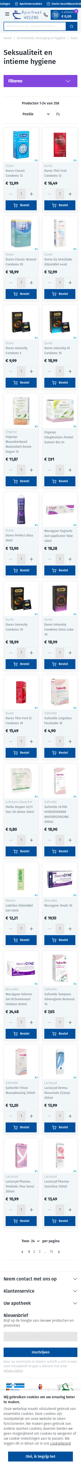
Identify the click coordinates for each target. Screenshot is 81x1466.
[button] (40, 81)
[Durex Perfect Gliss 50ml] (21, 509)
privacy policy (13, 1371)
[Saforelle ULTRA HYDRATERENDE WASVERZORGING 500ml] (60, 781)
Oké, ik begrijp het (40, 1456)
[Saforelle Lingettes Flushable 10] (60, 692)
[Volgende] (58, 1252)
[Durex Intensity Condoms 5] (21, 322)
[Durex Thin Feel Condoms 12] (60, 144)
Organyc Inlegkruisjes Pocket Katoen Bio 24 (58, 437)
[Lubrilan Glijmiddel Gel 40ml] (21, 879)
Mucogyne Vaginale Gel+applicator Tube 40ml (58, 536)
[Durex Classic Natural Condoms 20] (21, 233)
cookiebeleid (60, 1444)
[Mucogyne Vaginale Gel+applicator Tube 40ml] (60, 509)
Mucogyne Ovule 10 (58, 905)
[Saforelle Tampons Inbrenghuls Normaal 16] (60, 968)
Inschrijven (41, 1352)
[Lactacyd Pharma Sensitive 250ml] (60, 1155)
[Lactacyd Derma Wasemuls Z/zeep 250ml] (60, 1062)
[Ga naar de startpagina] (27, 14)
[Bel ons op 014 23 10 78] (45, 15)
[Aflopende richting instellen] (58, 114)
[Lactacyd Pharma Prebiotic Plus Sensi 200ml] (21, 1155)
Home (8, 38)
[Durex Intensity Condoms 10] (21, 598)
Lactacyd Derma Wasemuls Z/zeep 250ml (57, 1093)
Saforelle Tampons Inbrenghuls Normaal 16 (59, 999)
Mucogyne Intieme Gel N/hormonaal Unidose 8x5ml (19, 999)
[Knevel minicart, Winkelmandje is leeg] (56, 15)
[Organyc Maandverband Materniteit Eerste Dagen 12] (21, 411)
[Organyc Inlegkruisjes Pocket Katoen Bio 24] (60, 411)
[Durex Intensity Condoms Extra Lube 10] (60, 598)
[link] (23, 1252)
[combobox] (35, 26)
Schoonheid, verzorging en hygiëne (41, 38)
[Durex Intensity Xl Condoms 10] (60, 322)
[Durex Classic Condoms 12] (21, 144)
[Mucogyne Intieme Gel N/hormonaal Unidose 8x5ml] (21, 968)
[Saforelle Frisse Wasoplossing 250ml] (21, 1062)
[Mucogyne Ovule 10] (60, 879)
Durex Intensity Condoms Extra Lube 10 (59, 629)
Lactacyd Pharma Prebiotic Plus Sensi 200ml (20, 1186)
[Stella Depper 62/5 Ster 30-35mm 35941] (21, 781)
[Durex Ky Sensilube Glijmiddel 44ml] (60, 233)
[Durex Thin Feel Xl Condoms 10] (21, 692)
